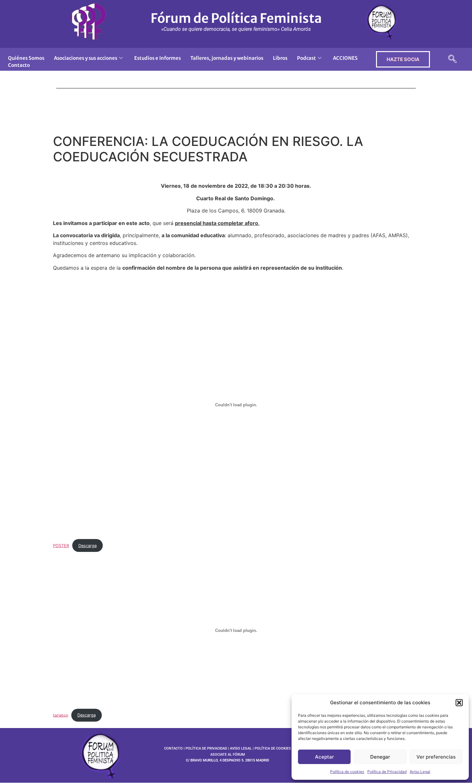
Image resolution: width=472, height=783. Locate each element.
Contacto (19, 65)
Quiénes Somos (26, 58)
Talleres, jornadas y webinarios (226, 58)
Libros (280, 58)
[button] (459, 702)
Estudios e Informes (157, 58)
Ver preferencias (436, 757)
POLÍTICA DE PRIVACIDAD (206, 748)
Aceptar (324, 757)
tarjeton (60, 715)
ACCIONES (345, 58)
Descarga (87, 545)
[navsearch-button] (452, 59)
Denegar (380, 757)
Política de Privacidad (386, 771)
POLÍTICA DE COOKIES (273, 748)
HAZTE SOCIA (403, 59)
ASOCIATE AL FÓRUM (227, 754)
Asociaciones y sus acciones (85, 58)
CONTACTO (173, 748)
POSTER (61, 545)
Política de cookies (347, 771)
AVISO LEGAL (241, 748)
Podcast (306, 58)
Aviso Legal (420, 771)
